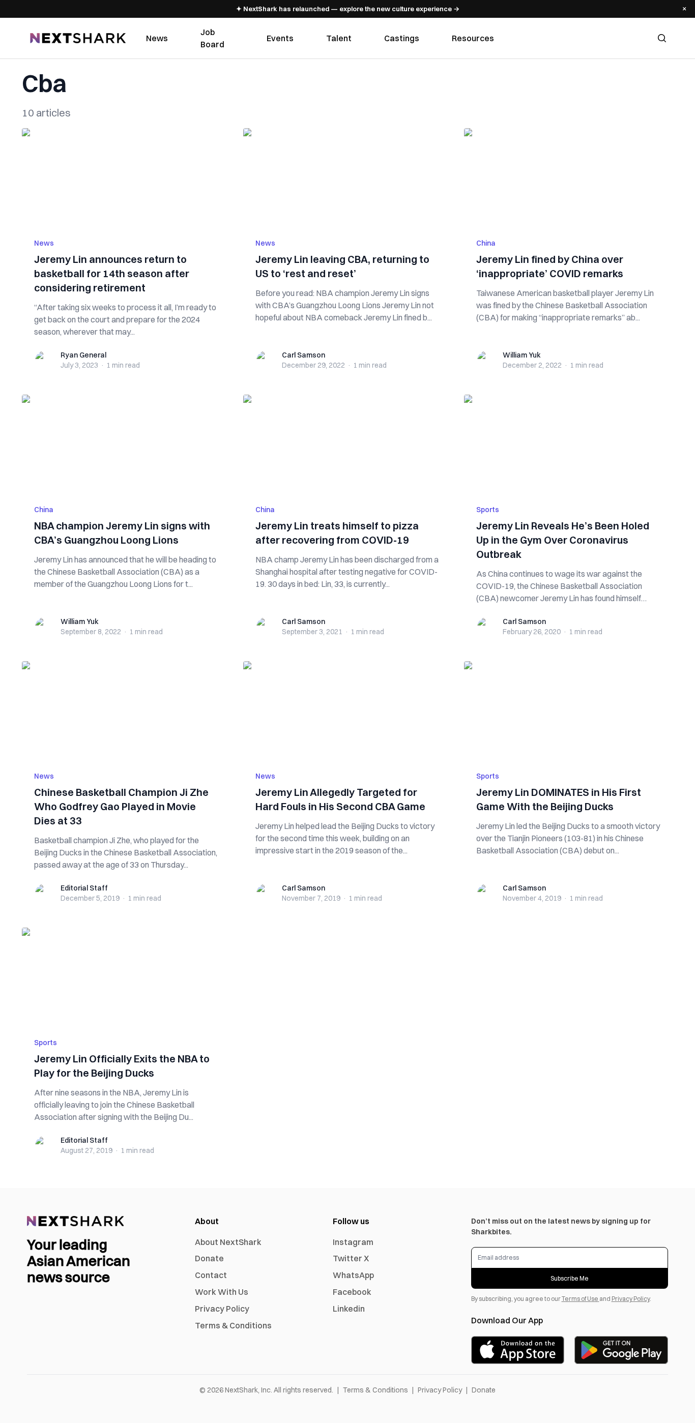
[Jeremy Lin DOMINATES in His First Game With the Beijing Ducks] (568, 710)
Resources (473, 38)
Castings (401, 38)
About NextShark (228, 1242)
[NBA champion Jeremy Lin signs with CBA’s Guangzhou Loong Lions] (126, 443)
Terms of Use (580, 1298)
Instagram (353, 1242)
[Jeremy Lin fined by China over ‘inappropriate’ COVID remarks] (568, 177)
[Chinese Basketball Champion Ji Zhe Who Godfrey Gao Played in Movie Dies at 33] (126, 710)
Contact (211, 1275)
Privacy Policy (222, 1308)
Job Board (212, 38)
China (486, 243)
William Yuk (522, 355)
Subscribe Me (570, 1278)
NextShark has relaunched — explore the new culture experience (347, 9)
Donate (209, 1258)
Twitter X (351, 1258)
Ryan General (83, 355)
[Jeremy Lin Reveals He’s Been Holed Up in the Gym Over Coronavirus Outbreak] (568, 443)
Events (280, 38)
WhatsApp (353, 1275)
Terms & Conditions (233, 1325)
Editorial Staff (84, 888)
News (157, 38)
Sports (487, 509)
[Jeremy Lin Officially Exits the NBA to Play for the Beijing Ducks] (126, 976)
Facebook (352, 1292)
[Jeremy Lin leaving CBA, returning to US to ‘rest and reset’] (347, 177)
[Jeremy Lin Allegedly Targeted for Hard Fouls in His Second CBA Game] (347, 710)
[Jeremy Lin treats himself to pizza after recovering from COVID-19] (347, 443)
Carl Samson (303, 355)
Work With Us (221, 1292)
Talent (339, 38)
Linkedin (349, 1308)
